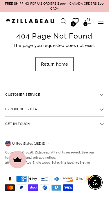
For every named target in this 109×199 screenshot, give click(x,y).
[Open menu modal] (101, 21)
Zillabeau (42, 152)
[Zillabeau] (30, 21)
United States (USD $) (28, 144)
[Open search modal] (63, 21)
